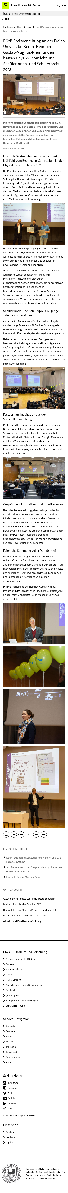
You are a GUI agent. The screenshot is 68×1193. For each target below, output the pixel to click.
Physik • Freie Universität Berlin (21, 13)
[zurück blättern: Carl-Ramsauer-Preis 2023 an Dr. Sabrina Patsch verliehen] (21, 835)
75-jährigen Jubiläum (29, 556)
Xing (10, 1108)
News (19, 26)
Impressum (11, 1046)
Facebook (12, 1087)
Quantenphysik (13, 995)
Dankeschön (42, 576)
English (9, 1142)
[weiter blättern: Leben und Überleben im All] (36, 835)
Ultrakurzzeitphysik (15, 1005)
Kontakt (10, 1041)
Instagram (13, 1082)
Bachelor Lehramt (14, 969)
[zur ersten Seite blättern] (14, 835)
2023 (29, 26)
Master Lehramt (13, 979)
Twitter (11, 1093)
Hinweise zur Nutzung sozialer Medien (19, 1115)
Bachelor (10, 964)
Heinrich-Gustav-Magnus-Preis (23, 877)
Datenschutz (12, 1051)
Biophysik (10, 990)
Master (9, 974)
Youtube (11, 1098)
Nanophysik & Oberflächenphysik (22, 1000)
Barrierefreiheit (13, 1057)
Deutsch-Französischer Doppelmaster (24, 984)
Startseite (8, 26)
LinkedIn (12, 1103)
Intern (9, 1036)
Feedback (10, 1137)
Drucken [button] (10, 1132)
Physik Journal (40, 355)
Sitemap (10, 1062)
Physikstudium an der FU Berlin (21, 958)
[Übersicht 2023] (6, 835)
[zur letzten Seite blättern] (44, 835)
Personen (10, 1031)
